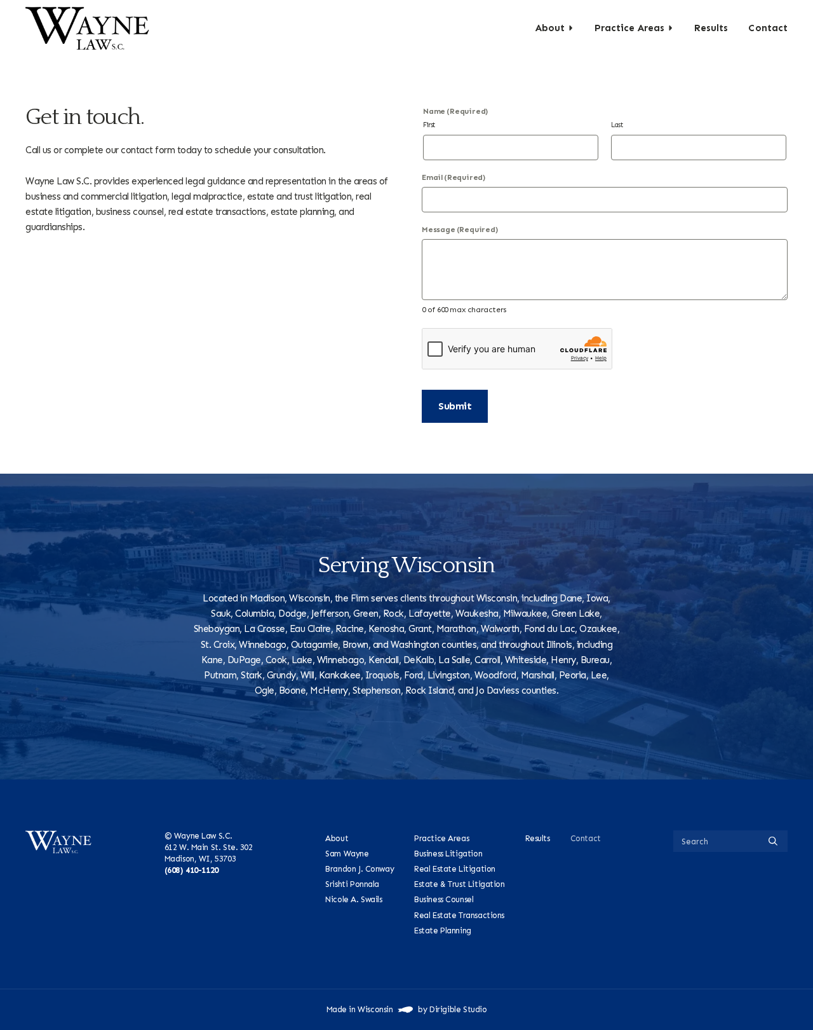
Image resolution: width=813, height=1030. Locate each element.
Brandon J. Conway (359, 869)
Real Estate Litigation (454, 869)
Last (616, 125)
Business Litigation (448, 853)
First (429, 125)
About (550, 28)
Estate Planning (442, 930)
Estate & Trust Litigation (459, 884)
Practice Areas (629, 28)
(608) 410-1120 (191, 870)
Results (711, 28)
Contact (768, 28)
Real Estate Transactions (459, 915)
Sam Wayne (346, 853)
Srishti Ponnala (352, 884)
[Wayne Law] (87, 28)
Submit (454, 406)
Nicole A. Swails (353, 900)
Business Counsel (443, 900)
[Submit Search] (773, 841)
